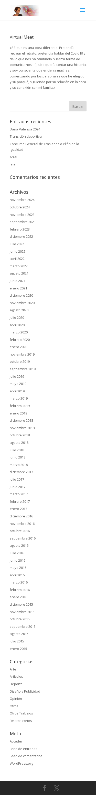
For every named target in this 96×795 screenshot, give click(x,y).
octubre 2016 (20, 530)
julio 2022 (17, 244)
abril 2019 (17, 391)
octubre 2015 (20, 619)
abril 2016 (17, 575)
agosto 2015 (19, 633)
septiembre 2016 (23, 538)
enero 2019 (18, 413)
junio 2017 (17, 486)
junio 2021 (17, 280)
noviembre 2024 (22, 199)
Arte (13, 669)
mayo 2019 (18, 383)
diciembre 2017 (21, 472)
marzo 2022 (19, 266)
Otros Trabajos (21, 713)
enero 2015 (18, 648)
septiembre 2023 (23, 221)
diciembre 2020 (21, 295)
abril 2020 (17, 325)
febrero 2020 (20, 339)
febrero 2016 (20, 589)
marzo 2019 (19, 398)
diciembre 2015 (21, 604)
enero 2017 (18, 508)
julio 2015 (17, 641)
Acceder (16, 741)
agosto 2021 (19, 273)
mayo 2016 (18, 567)
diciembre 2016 (21, 516)
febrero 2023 (20, 229)
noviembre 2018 (22, 428)
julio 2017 (17, 479)
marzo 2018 (19, 464)
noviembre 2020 (22, 303)
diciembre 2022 (21, 236)
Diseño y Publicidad (25, 691)
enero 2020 (18, 346)
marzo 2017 (19, 494)
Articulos (16, 676)
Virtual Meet (22, 37)
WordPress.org (21, 763)
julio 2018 (17, 450)
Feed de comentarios (26, 756)
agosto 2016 (19, 545)
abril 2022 (17, 258)
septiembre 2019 (23, 369)
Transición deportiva (26, 136)
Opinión (16, 698)
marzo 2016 (19, 582)
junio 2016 (17, 560)
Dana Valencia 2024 (25, 129)
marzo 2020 (19, 332)
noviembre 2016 (22, 523)
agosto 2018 (19, 442)
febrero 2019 (20, 405)
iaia (12, 164)
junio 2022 (17, 251)
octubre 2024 (20, 207)
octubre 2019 (20, 361)
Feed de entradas (23, 748)
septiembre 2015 (23, 626)
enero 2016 (18, 597)
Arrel (13, 157)
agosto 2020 (19, 310)
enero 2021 (18, 288)
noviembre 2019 (22, 354)
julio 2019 (17, 376)
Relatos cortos (21, 720)
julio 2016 (17, 553)
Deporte (16, 684)
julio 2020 (17, 317)
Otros (14, 706)
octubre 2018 (20, 435)
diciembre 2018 (21, 420)
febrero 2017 (20, 501)
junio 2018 (17, 457)
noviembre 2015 (22, 612)
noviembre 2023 (22, 214)
